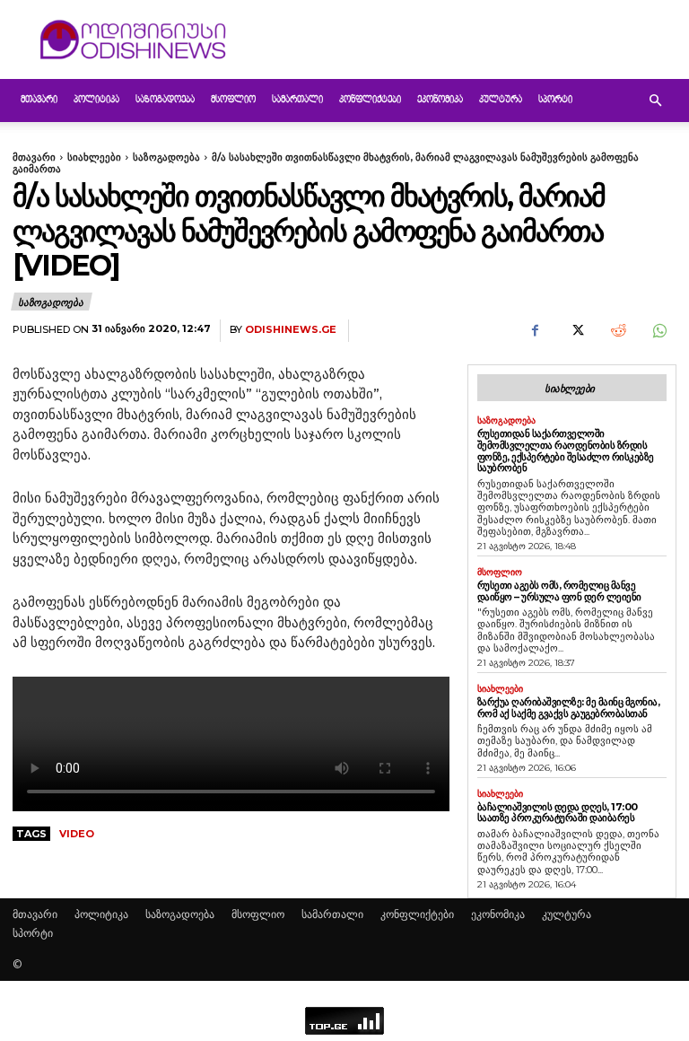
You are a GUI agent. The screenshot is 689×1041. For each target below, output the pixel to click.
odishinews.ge (290, 330)
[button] (654, 100)
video (76, 833)
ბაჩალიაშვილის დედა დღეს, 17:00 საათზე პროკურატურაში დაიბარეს (557, 812)
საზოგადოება (165, 100)
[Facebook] (535, 331)
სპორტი (555, 100)
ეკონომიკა (440, 100)
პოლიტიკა (96, 100)
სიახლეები (94, 157)
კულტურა (500, 100)
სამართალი (297, 100)
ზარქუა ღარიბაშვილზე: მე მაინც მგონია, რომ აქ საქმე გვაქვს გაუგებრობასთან (568, 707)
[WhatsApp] (658, 331)
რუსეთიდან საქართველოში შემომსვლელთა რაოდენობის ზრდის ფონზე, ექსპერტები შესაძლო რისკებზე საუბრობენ (565, 450)
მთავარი (39, 100)
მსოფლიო (233, 100)
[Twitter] (576, 331)
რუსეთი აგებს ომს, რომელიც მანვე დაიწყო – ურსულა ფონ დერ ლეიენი (559, 591)
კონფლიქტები (370, 100)
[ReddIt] (617, 331)
